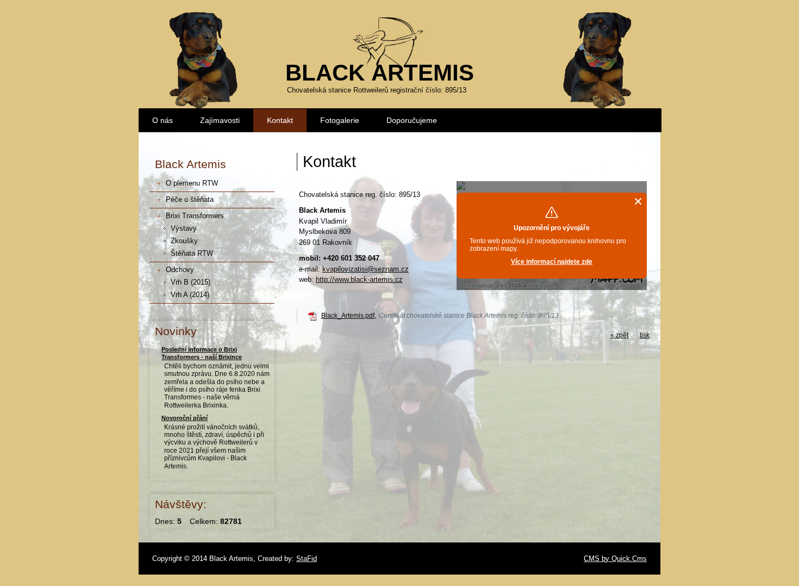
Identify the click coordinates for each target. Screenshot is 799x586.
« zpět (619, 335)
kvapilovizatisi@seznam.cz (365, 269)
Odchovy (180, 270)
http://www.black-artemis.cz (359, 279)
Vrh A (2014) (190, 295)
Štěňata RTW (192, 253)
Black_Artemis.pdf (347, 315)
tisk (645, 335)
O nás (162, 120)
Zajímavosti (220, 120)
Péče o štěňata (190, 199)
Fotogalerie (339, 120)
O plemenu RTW (192, 183)
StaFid (306, 558)
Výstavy (184, 228)
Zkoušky (184, 241)
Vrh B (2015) (190, 282)
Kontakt (280, 120)
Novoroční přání (184, 418)
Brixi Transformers (195, 216)
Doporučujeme (411, 120)
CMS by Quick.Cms (615, 558)
